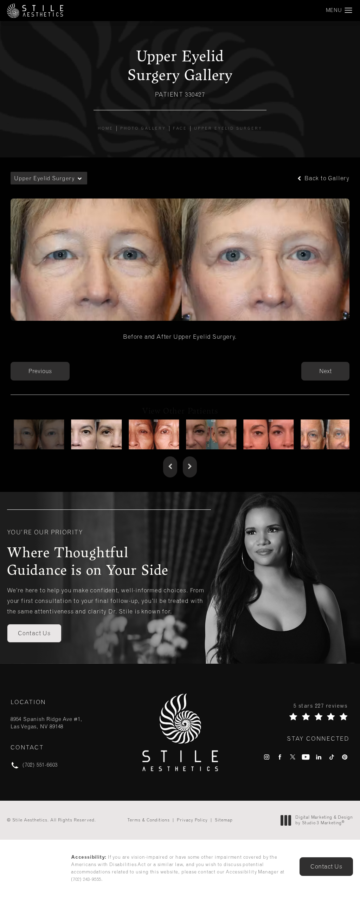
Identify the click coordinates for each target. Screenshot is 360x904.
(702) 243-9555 (86, 879)
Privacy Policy (192, 820)
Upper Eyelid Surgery (228, 128)
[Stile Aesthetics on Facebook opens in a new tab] (279, 757)
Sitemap (224, 820)
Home (105, 128)
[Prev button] (170, 466)
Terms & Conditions (148, 820)
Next (325, 371)
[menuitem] (266, 757)
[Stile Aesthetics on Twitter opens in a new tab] (292, 757)
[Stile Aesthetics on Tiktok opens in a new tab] (331, 757)
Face (180, 128)
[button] (348, 10)
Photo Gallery (143, 128)
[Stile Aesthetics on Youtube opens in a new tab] (305, 757)
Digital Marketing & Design (324, 820)
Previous (40, 371)
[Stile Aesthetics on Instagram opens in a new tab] (266, 757)
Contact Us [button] (326, 866)
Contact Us (34, 633)
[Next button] (190, 466)
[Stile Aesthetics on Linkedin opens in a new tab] (318, 757)
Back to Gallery (326, 178)
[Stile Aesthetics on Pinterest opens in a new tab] (344, 757)
